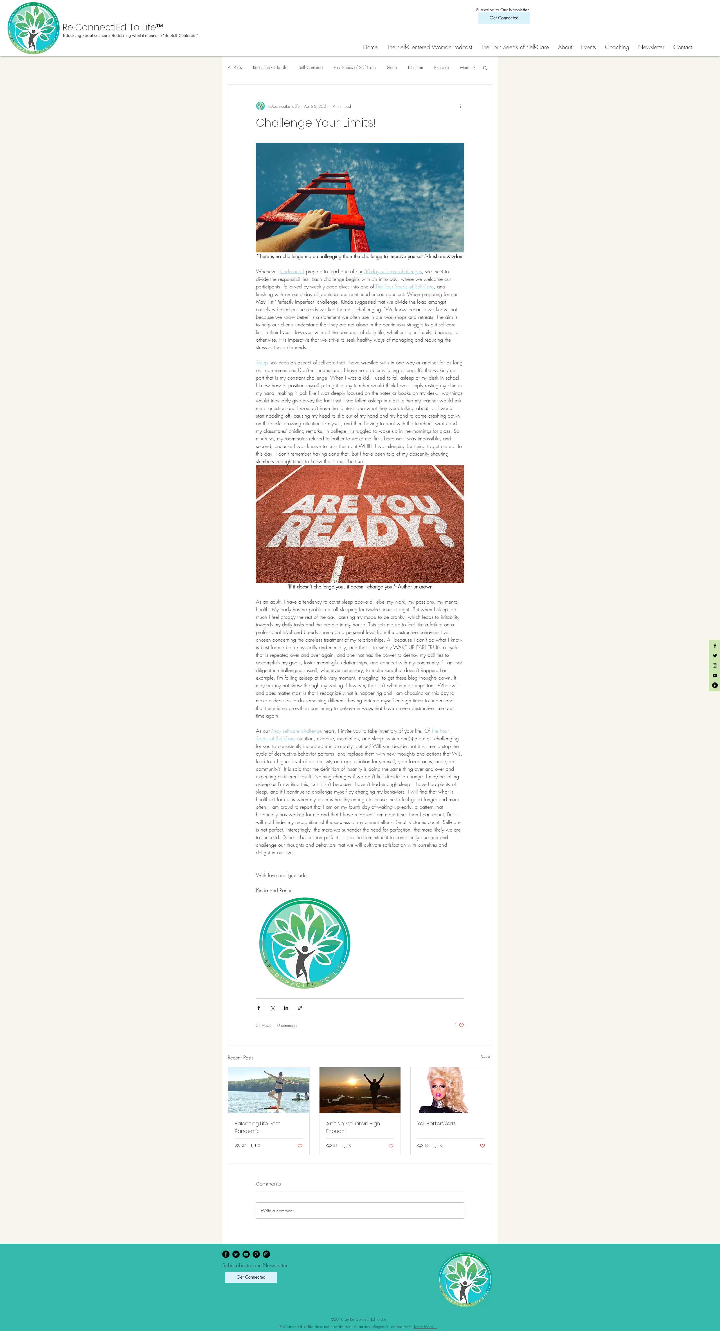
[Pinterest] (256, 1254)
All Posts (235, 67)
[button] (515, 47)
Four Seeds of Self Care (355, 67)
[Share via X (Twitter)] (272, 1007)
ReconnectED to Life (270, 67)
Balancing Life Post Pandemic (257, 1127)
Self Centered (311, 67)
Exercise (441, 67)
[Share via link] (300, 1007)
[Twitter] (236, 1254)
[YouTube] (246, 1254)
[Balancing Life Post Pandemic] (268, 1090)
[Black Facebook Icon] (715, 646)
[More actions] (460, 106)
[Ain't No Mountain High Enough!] (360, 1090)
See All (486, 1056)
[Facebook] (226, 1254)
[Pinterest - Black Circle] (715, 685)
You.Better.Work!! (437, 1123)
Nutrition (415, 67)
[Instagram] (266, 1254)
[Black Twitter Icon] (715, 655)
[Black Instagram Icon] (715, 665)
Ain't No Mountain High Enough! (353, 1127)
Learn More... (425, 1326)
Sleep (392, 67)
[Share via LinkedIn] (286, 1007)
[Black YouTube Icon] (715, 675)
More (464, 67)
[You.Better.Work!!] (451, 1090)
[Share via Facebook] (258, 1007)
